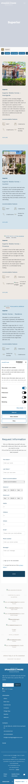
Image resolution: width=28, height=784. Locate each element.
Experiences (7, 704)
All (2, 49)
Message (6, 547)
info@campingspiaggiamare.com (13, 737)
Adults (5, 503)
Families (7, 53)
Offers (5, 698)
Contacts (6, 708)
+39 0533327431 (8, 731)
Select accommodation (10, 478)
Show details (20, 408)
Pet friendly (14, 53)
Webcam (6, 717)
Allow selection (14, 416)
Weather (6, 714)
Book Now (6, 701)
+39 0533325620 (8, 734)
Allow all (14, 412)
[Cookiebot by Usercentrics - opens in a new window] (16, 362)
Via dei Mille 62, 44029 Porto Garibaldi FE (14, 727)
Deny (14, 420)
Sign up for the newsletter (11, 560)
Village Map (7, 711)
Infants (5, 521)
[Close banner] (25, 362)
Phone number (7, 538)
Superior (7, 49)
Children (5, 512)
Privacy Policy (5, 774)
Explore (5, 137)
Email (5, 529)
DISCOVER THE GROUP (14, 659)
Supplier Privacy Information (16, 774)
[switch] (24, 392)
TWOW (17, 769)
